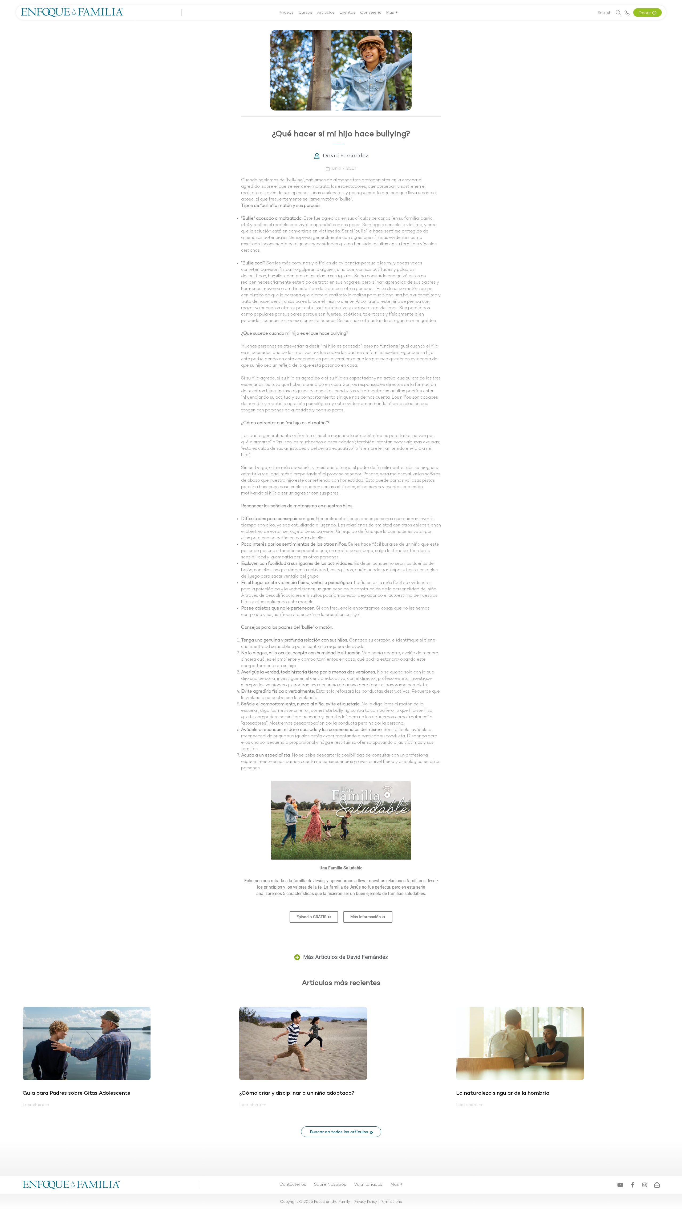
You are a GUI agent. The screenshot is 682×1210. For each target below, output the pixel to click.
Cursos (305, 12)
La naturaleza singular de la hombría (502, 1093)
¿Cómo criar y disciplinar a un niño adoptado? (296, 1093)
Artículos (326, 12)
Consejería (370, 12)
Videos (287, 12)
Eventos (347, 12)
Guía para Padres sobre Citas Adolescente (77, 1093)
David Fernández (345, 156)
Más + (392, 12)
